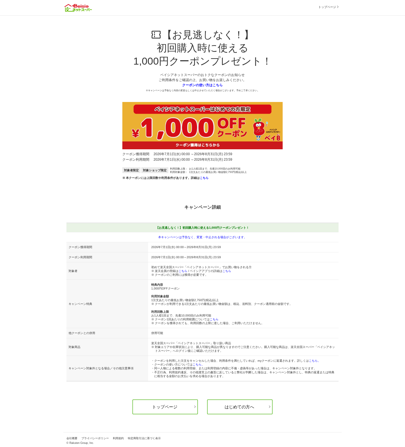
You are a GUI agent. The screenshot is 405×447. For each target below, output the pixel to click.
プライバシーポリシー (95, 438)
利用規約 (118, 438)
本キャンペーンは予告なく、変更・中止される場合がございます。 (202, 237)
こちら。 (315, 360)
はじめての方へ (239, 407)
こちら (204, 177)
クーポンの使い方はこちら (202, 85)
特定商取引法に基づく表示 (144, 438)
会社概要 (71, 438)
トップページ (327, 7)
